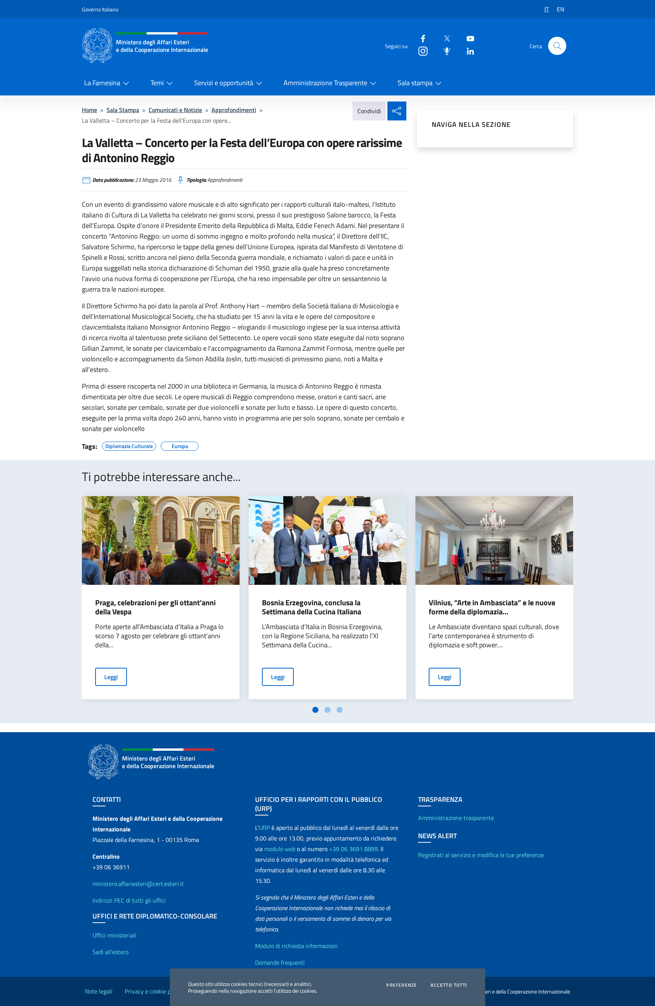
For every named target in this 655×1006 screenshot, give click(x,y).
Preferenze (401, 985)
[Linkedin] (467, 50)
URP (264, 827)
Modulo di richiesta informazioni (296, 945)
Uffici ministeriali (114, 935)
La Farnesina (102, 83)
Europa (180, 445)
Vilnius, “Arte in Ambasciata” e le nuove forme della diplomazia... (492, 607)
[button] (557, 46)
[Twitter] (443, 38)
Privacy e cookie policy (153, 991)
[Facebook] (420, 38)
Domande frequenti (280, 962)
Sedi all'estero (110, 951)
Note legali (99, 991)
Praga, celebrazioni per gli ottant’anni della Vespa (155, 607)
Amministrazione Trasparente (325, 83)
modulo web (279, 848)
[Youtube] (467, 38)
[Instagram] (420, 50)
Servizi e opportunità (223, 83)
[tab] (315, 710)
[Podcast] (443, 50)
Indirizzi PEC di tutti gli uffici (129, 900)
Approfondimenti (234, 109)
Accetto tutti (449, 985)
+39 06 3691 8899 (353, 848)
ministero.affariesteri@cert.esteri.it (138, 883)
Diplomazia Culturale (129, 445)
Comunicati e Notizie (175, 109)
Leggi (111, 676)
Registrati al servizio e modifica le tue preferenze (481, 854)
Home (89, 109)
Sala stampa (415, 83)
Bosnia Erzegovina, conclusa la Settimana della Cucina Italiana (311, 607)
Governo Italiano (100, 9)
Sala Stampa (123, 109)
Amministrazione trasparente (456, 817)
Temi (157, 83)
